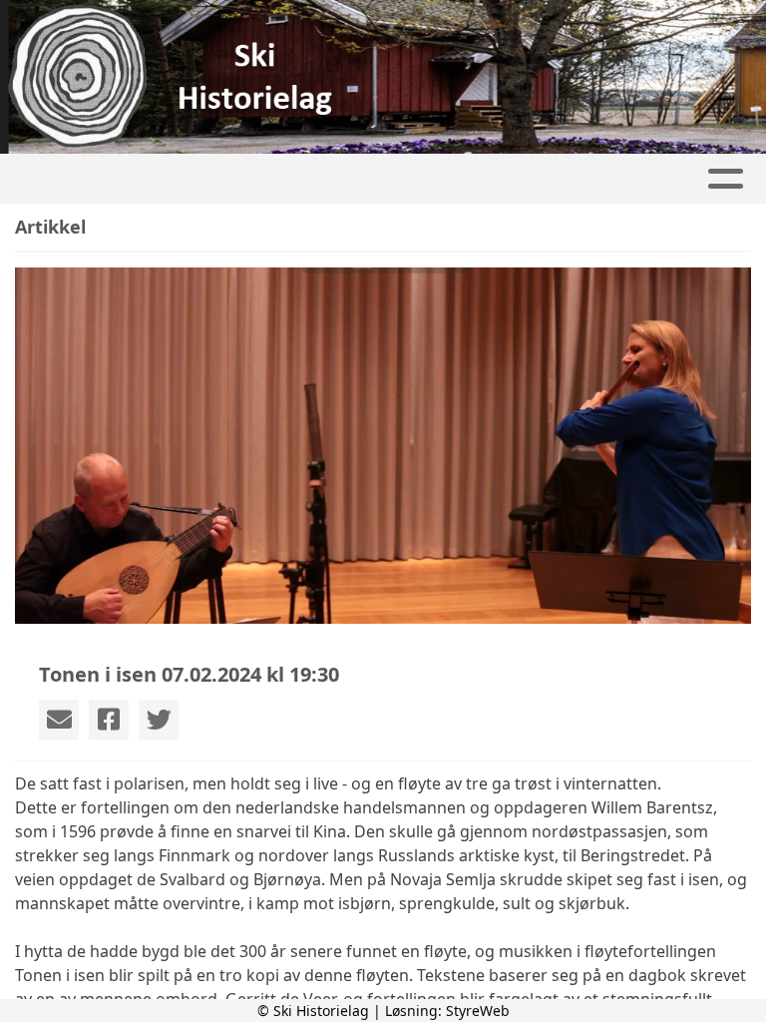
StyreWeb (478, 1010)
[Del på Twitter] (159, 720)
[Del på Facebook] (109, 720)
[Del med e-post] (59, 720)
